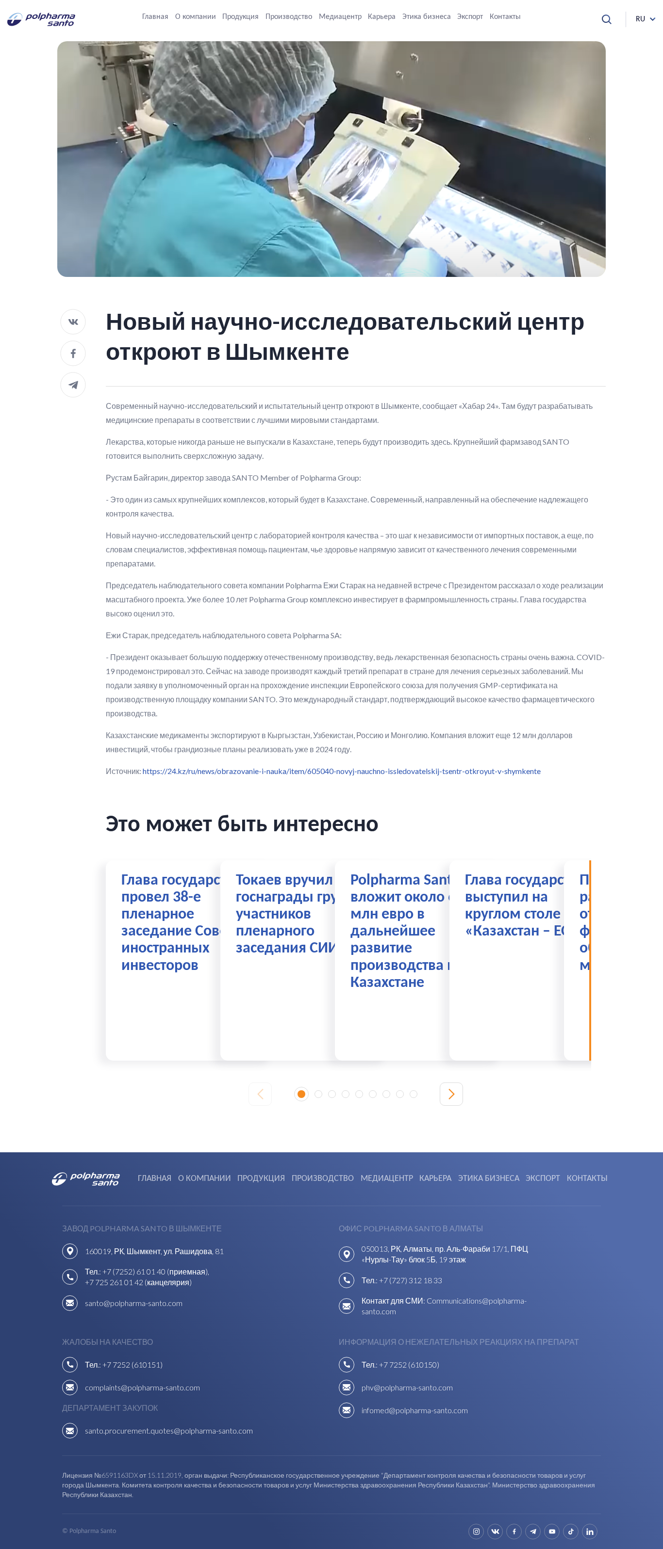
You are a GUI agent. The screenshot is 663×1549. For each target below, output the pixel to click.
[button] (301, 1094)
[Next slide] (451, 1094)
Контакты (505, 17)
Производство (288, 17)
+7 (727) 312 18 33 (410, 1280)
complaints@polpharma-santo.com (142, 1387)
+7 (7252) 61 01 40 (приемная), (155, 1271)
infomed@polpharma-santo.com (415, 1410)
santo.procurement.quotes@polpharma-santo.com (169, 1430)
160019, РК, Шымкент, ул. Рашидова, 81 (154, 1251)
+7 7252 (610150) (409, 1364)
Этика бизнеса (426, 17)
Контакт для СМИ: (394, 1300)
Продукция (240, 17)
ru (640, 19)
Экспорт (470, 17)
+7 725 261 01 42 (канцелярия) (138, 1282)
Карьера (382, 17)
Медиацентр (340, 17)
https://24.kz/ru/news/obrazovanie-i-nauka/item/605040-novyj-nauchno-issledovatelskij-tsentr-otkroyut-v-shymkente (342, 770)
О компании (195, 17)
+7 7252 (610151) (132, 1364)
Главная (155, 17)
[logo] (41, 19)
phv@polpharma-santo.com (407, 1387)
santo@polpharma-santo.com (133, 1302)
